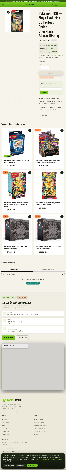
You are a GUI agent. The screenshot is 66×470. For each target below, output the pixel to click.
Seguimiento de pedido (40, 425)
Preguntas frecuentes (40, 431)
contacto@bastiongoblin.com (15, 331)
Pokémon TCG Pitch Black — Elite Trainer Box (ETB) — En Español (48, 247)
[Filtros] (3, 274)
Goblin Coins (5, 434)
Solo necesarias (9, 465)
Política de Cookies (56, 459)
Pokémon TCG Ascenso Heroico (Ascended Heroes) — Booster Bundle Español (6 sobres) (16, 204)
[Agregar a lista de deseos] (29, 130)
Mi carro (36, 434)
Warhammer (5, 422)
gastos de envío (58, 55)
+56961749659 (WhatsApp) (14, 330)
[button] (3, 4)
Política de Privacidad (42, 459)
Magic (3, 425)
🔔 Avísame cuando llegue (46, 77)
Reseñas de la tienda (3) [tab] (49, 269)
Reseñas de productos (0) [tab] (17, 269)
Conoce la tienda (38, 419)
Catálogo (4, 419)
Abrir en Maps (22, 338)
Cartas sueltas (6, 431)
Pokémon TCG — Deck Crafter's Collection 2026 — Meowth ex (16, 161)
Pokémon (4, 428)
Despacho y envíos (39, 422)
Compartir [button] (44, 115)
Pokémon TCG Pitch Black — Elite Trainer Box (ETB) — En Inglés (16, 247)
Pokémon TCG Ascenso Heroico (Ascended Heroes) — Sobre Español (48, 203)
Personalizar (21, 465)
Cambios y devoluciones (40, 428)
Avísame (44, 92)
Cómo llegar (9, 338)
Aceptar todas (32, 465)
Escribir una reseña (33, 283)
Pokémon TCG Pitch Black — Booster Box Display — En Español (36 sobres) (48, 161)
